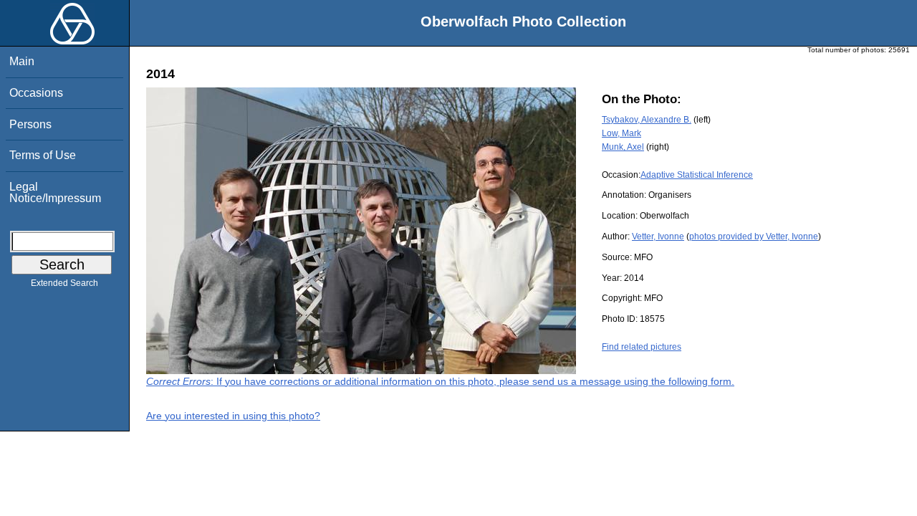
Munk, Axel (623, 147)
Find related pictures (641, 347)
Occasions (36, 93)
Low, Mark (621, 133)
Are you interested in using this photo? (233, 415)
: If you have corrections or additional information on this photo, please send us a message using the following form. (440, 381)
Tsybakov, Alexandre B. (646, 120)
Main (21, 61)
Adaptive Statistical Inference (696, 175)
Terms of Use (42, 155)
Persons (30, 124)
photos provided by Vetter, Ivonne (753, 236)
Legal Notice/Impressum (55, 192)
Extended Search (64, 283)
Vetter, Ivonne (658, 236)
